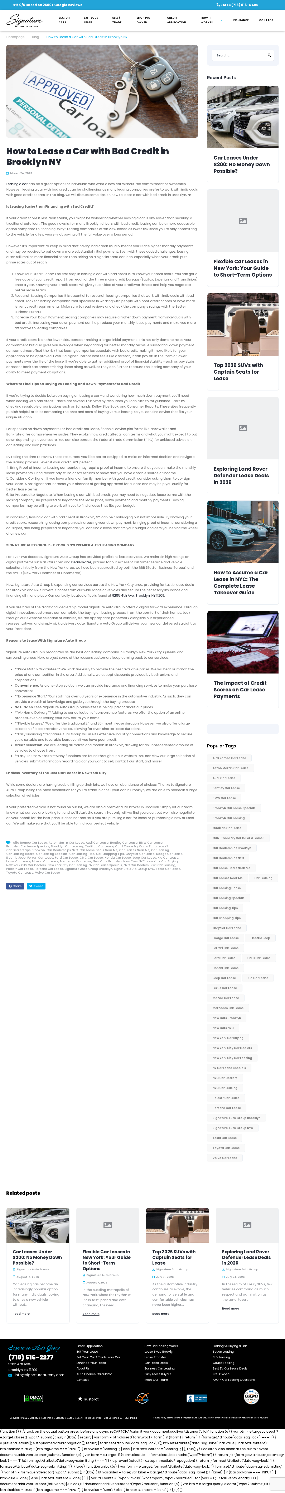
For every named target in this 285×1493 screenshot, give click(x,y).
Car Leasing (160, 850)
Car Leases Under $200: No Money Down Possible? (242, 165)
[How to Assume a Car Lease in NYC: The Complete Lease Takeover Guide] (243, 532)
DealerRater (81, 562)
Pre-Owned (221, 1374)
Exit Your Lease (87, 1352)
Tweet (38, 886)
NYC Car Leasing (162, 865)
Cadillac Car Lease (99, 846)
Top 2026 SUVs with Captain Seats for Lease (238, 372)
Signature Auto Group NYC (134, 869)
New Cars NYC (134, 861)
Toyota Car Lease (19, 872)
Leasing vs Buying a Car (230, 1346)
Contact (83, 1380)
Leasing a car (17, 184)
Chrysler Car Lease (140, 854)
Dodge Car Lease (169, 854)
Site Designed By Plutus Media (120, 1417)
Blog (35, 37)
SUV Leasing (221, 1357)
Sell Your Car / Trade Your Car (98, 1357)
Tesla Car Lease (168, 869)
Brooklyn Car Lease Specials (27, 846)
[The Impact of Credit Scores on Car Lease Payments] (243, 642)
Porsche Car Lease (49, 869)
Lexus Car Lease (18, 861)
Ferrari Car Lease (40, 857)
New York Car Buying (162, 861)
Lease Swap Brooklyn (159, 1352)
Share (17, 886)
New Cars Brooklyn (107, 861)
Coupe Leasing (223, 1363)
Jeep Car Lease (144, 857)
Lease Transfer (155, 1357)
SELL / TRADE (116, 20)
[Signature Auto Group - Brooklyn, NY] (24, 20)
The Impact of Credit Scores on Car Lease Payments (240, 690)
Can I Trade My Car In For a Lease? (141, 846)
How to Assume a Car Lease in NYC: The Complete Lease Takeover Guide (241, 582)
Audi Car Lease (97, 842)
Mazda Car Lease (45, 861)
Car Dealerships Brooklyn (25, 850)
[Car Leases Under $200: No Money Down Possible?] (243, 117)
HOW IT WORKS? (207, 20)
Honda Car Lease (118, 857)
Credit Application (90, 1346)
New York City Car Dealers (26, 865)
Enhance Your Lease (91, 1363)
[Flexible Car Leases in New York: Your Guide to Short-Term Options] (243, 221)
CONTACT (266, 20)
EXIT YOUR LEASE (91, 20)
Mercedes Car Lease (75, 861)
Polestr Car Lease (19, 869)
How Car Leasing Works (161, 1346)
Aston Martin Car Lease (66, 842)
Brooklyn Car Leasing (67, 846)
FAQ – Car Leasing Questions (234, 1380)
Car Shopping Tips (110, 854)
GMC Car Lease (91, 857)
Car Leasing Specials (52, 854)
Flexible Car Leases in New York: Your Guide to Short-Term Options (243, 268)
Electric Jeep (16, 857)
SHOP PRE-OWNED (144, 20)
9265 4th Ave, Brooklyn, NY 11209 (138, 595)
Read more (21, 1314)
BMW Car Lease (151, 842)
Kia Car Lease (168, 857)
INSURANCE (241, 20)
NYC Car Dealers (136, 865)
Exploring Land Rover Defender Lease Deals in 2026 (241, 476)
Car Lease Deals (156, 1363)
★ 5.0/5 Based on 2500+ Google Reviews (47, 4)
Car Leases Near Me (134, 850)
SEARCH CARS (64, 20)
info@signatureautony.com (39, 1374)
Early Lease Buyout (158, 1374)
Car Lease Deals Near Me (98, 850)
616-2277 (31, 1357)
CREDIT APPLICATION (176, 20)
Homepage (15, 37)
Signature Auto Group (67, 1417)
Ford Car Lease (66, 857)
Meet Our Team (156, 1380)
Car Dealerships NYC (62, 850)
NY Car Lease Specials (105, 865)
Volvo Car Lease (47, 872)
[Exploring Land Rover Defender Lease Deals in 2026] (243, 428)
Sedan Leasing (223, 1352)
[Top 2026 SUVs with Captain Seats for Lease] (243, 324)
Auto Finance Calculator (94, 1374)
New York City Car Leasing (67, 865)
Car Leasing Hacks (20, 854)
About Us (83, 1368)
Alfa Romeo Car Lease (30, 842)
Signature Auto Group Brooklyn (88, 869)
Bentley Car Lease (123, 842)
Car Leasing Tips (81, 854)
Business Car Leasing (160, 1368)
